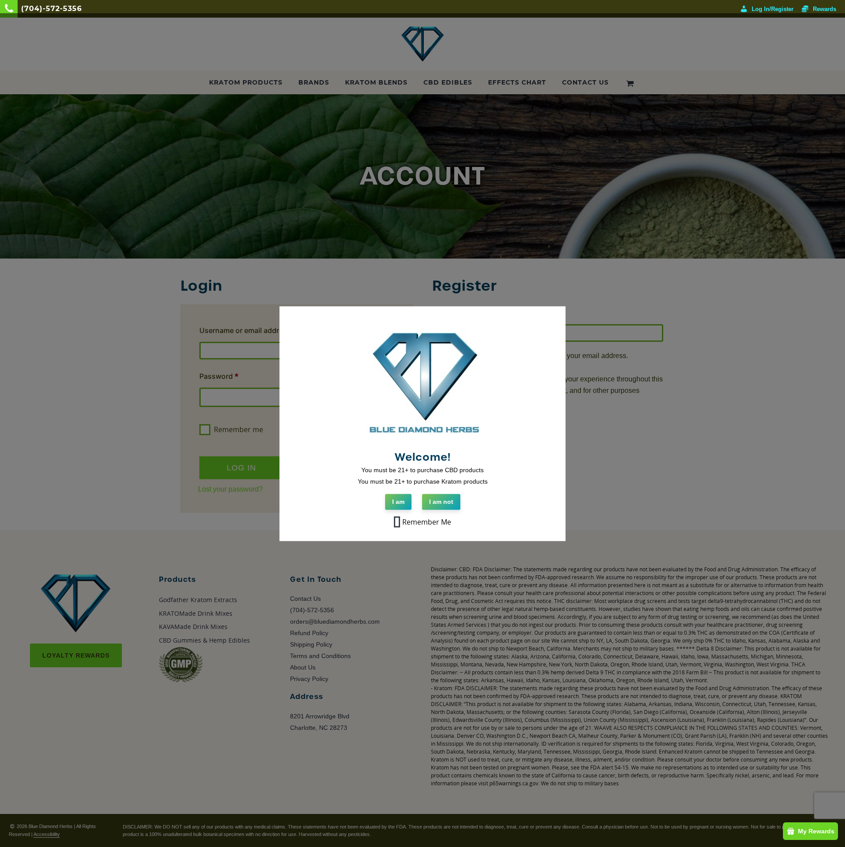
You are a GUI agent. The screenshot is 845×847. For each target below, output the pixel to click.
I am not (441, 501)
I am (398, 501)
